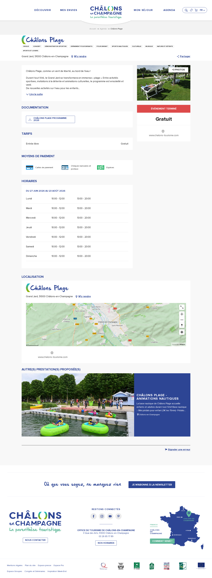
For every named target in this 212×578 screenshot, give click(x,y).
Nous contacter (35, 540)
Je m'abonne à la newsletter (152, 484)
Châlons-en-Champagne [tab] (156, 532)
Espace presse (44, 565)
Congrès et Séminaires (35, 571)
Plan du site (30, 565)
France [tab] (154, 525)
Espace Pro (59, 565)
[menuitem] (42, 10)
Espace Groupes (14, 571)
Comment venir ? (162, 541)
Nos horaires (106, 543)
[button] (187, 9)
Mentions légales (14, 565)
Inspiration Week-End (57, 571)
